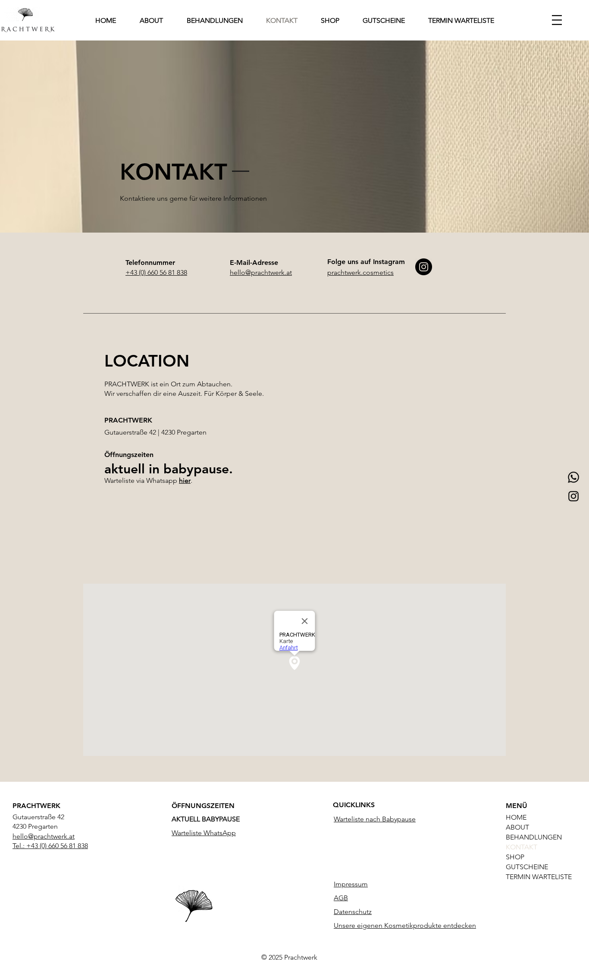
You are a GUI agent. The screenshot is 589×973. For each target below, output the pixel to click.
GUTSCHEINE (527, 867)
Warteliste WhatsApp (204, 833)
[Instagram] (573, 496)
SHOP (515, 857)
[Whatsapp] (573, 477)
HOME (516, 817)
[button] (557, 20)
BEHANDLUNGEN (532, 837)
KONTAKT (521, 847)
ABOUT (517, 827)
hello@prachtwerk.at (44, 836)
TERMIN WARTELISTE (532, 877)
